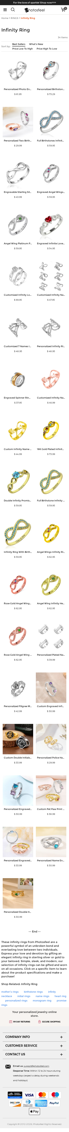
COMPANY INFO (17, 1037)
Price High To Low (47, 48)
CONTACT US (15, 1054)
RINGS (14, 18)
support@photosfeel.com (36, 1066)
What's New (36, 44)
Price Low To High (22, 48)
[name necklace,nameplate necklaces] (34, 9)
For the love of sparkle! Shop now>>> (34, 2)
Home (4, 18)
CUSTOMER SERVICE (21, 1046)
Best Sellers (18, 44)
